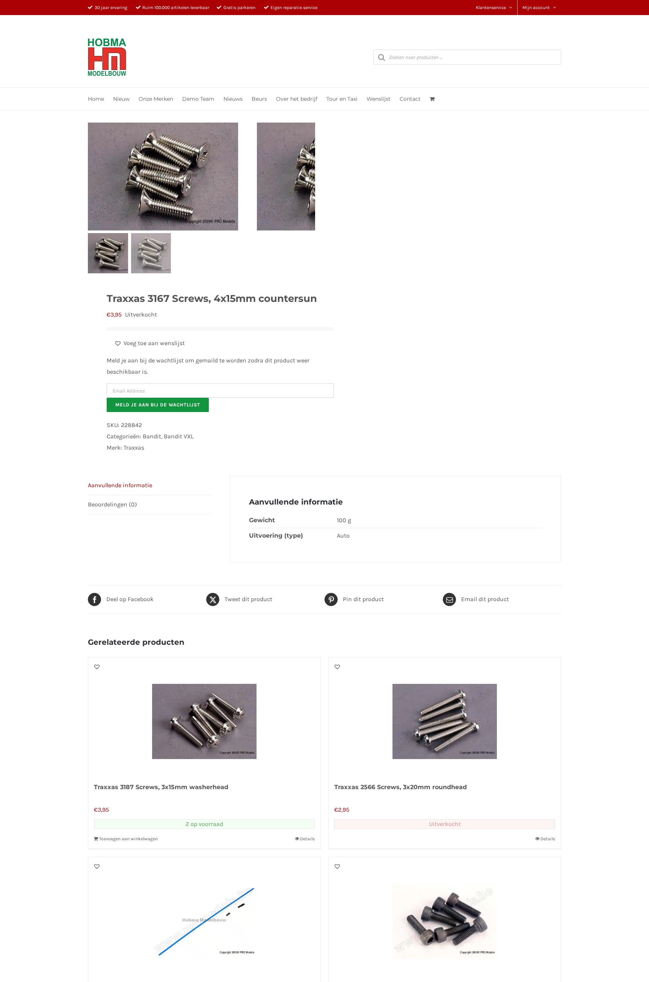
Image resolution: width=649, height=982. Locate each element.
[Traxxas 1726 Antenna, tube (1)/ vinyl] (204, 915)
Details (307, 838)
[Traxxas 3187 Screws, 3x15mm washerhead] (204, 716)
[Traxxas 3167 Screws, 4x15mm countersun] (172, 176)
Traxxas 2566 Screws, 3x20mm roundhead (400, 787)
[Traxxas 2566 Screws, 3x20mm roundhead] (445, 716)
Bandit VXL (178, 436)
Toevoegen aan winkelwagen (128, 838)
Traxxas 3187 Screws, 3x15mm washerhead (161, 787)
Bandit (152, 436)
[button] (149, 343)
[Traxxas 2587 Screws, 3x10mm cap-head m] (445, 915)
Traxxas (134, 447)
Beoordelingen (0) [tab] (112, 504)
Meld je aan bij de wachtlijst (157, 405)
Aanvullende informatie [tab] (120, 485)
